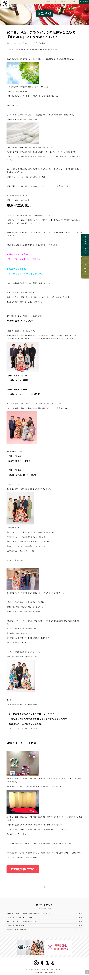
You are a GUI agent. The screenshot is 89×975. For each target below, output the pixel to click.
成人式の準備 (40, 43)
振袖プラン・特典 (59, 1)
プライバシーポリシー (32, 969)
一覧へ (44, 887)
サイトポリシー (47, 969)
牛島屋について (50, 1)
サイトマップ (60, 969)
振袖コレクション (68, 1)
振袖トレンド (76, 1)
